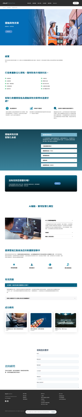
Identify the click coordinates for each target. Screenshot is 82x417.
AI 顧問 (42, 395)
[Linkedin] (7, 401)
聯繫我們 (24, 397)
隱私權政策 (25, 399)
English (55, 3)
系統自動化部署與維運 (45, 402)
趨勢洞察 (49, 3)
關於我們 (29, 3)
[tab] (59, 135)
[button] (59, 135)
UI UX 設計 (43, 400)
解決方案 (39, 3)
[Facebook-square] (5, 401)
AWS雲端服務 (61, 397)
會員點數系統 (61, 395)
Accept (53, 411)
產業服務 (34, 3)
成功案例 (44, 3)
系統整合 (42, 399)
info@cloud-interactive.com (11, 396)
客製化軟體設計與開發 (45, 397)
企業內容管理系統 (62, 399)
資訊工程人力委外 (44, 404)
